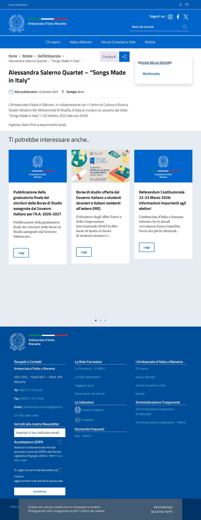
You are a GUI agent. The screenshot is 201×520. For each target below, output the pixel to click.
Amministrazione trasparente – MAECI (161, 422)
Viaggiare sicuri (84, 385)
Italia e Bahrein (145, 377)
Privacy (58, 456)
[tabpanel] (38, 233)
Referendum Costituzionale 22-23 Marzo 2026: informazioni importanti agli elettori (162, 200)
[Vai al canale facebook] (177, 16)
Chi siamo (142, 368)
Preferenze (163, 507)
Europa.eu (87, 419)
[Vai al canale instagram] (169, 16)
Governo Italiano (18, 5)
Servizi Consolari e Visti (150, 385)
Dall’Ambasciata (49, 55)
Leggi (23, 252)
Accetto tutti (162, 511)
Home (13, 55)
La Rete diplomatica (88, 377)
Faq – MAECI (83, 435)
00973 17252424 (31, 390)
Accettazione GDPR (28, 442)
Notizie (27, 55)
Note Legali (20, 460)
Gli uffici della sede (26, 415)
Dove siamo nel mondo (90, 393)
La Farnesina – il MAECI (90, 368)
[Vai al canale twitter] (185, 16)
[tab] (96, 320)
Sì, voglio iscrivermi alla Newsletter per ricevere (36, 470)
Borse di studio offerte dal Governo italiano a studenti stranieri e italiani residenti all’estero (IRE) (98, 200)
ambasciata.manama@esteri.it (43, 406)
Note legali (16, 506)
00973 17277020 (32, 398)
